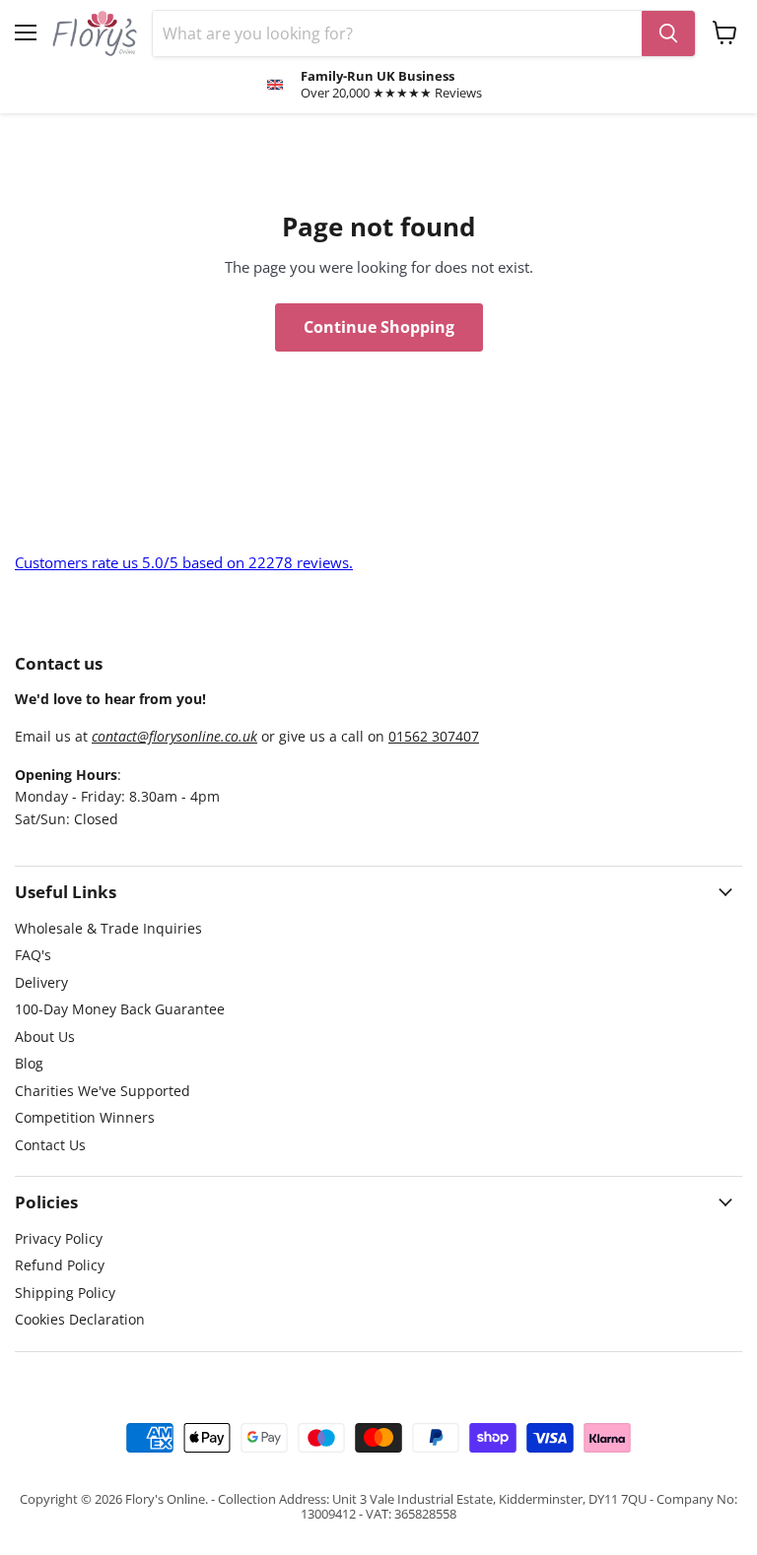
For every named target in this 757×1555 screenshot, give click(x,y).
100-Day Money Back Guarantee (120, 1009)
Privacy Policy (59, 1238)
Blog (29, 1063)
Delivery (41, 982)
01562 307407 (433, 736)
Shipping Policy (65, 1292)
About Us (45, 1036)
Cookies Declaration (80, 1319)
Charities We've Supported (102, 1090)
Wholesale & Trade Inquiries (108, 928)
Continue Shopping (379, 327)
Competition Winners (85, 1117)
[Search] (668, 33)
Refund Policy (59, 1265)
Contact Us (50, 1144)
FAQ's (33, 954)
